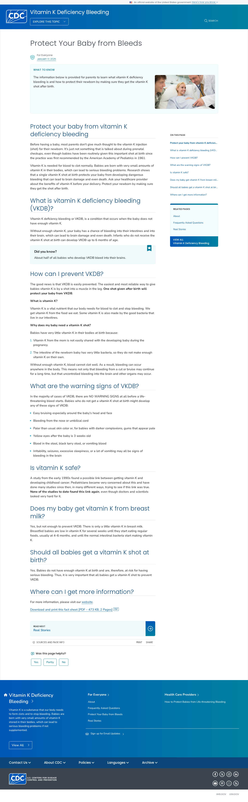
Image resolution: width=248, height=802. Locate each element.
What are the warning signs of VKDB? (190, 165)
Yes (36, 662)
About (176, 216)
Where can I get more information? (188, 194)
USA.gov (234, 794)
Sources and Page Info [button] (50, 642)
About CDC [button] (53, 762)
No (63, 662)
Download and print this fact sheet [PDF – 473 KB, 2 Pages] (71, 610)
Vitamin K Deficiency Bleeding (69, 12)
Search (213, 20)
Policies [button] (85, 762)
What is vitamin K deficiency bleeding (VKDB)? (194, 150)
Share (149, 642)
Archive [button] (148, 762)
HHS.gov (221, 794)
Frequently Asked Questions (188, 222)
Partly (50, 662)
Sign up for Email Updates (105, 733)
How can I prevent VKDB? (184, 157)
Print (139, 642)
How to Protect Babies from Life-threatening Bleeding (195, 701)
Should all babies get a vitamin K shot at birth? (194, 187)
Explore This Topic (46, 22)
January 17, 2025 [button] (46, 59)
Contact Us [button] (18, 762)
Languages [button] (116, 762)
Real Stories (179, 229)
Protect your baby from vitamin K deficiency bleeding (194, 143)
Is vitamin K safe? (179, 172)
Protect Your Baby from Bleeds (105, 714)
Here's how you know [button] (204, 2)
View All (18, 745)
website (87, 602)
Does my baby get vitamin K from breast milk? (194, 179)
